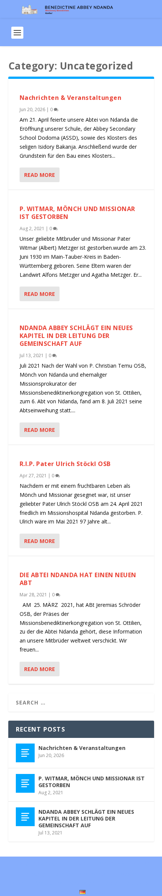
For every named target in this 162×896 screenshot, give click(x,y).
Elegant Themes (64, 863)
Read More (39, 174)
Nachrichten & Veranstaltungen (71, 98)
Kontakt (64, 892)
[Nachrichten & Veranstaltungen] (25, 753)
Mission (128, 874)
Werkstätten (49, 883)
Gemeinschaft (97, 874)
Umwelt (18, 883)
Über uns (63, 874)
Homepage (33, 874)
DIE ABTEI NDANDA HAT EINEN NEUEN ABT (78, 579)
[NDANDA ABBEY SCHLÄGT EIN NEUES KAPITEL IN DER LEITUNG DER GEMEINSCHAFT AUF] (25, 816)
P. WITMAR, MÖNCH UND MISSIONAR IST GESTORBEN (77, 213)
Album (113, 883)
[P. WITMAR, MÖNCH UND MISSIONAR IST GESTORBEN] (25, 783)
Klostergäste (84, 883)
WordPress (135, 863)
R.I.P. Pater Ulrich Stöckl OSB (65, 464)
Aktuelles (138, 883)
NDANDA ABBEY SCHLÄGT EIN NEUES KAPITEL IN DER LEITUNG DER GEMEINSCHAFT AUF (76, 336)
